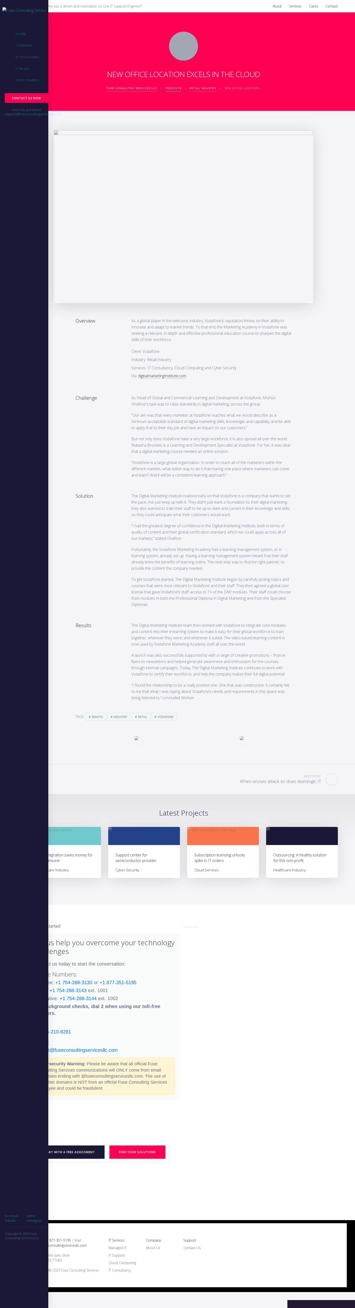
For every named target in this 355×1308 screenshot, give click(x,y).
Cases (313, 6)
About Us (153, 1247)
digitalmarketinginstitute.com (162, 375)
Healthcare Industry (52, 869)
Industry (121, 717)
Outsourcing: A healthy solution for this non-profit (300, 857)
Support (189, 1240)
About (277, 6)
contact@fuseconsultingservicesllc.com (76, 1050)
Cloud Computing (122, 1262)
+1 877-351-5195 (117, 982)
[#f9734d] (223, 836)
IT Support (117, 1255)
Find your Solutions (137, 1152)
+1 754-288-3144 (78, 998)
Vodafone (165, 717)
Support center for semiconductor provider (135, 857)
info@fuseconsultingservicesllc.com (60, 1245)
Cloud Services (206, 869)
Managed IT (118, 1247)
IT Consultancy (120, 1270)
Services (295, 6)
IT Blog (22, 68)
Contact (332, 6)
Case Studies (27, 80)
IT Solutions (27, 57)
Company (24, 45)
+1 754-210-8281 (52, 1031)
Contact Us (192, 1247)
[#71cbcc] (65, 836)
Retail (142, 717)
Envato (97, 717)
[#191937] (302, 836)
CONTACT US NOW (26, 98)
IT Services (117, 1240)
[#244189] (144, 836)
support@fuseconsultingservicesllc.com (33, 114)
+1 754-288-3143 (68, 990)
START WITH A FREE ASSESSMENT (69, 1152)
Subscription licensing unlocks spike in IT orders (219, 857)
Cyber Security (127, 869)
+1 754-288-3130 (73, 982)
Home (21, 34)
